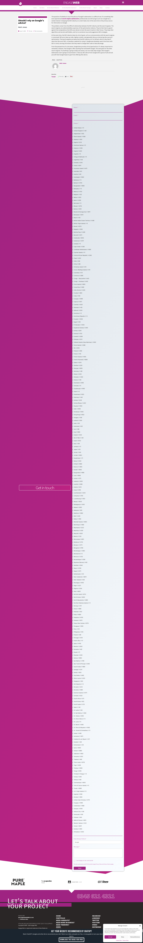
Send (79, 868)
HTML (19, 923)
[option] (98, 128)
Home (35, 7)
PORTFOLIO (60, 918)
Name (76, 107)
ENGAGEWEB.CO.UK (26, 917)
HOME (58, 916)
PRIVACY (51, 923)
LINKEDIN (96, 918)
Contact (107, 7)
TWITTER (95, 920)
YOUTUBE (96, 922)
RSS (25, 923)
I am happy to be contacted (84, 860)
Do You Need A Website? (53, 7)
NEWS (34, 923)
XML (23, 923)
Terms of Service (107, 864)
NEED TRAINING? (62, 925)
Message (77, 846)
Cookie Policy (119, 940)
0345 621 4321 (96, 896)
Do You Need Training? (85, 7)
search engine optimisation (70, 19)
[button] (140, 926)
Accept (110, 937)
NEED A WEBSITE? (63, 920)
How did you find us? (80, 839)
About (95, 7)
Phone (76, 123)
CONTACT (38, 923)
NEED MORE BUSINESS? (65, 922)
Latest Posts (59, 59)
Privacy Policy (126, 940)
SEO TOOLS (45, 923)
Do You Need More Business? (69, 7)
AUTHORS (29, 923)
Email (76, 115)
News (101, 7)
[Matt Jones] (55, 68)
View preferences (135, 937)
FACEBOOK (96, 916)
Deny (122, 937)
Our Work (42, 7)
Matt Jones (63, 63)
